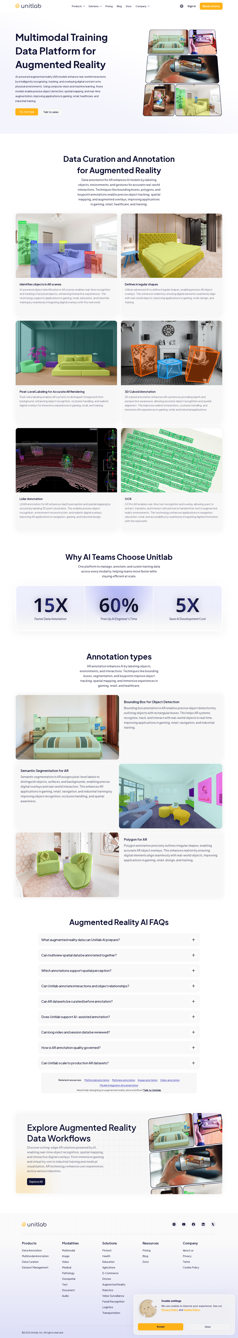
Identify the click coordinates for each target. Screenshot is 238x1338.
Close (208, 1326)
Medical (66, 1267)
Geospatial (68, 1278)
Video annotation (170, 1079)
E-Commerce (110, 1273)
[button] (182, 6)
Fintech (107, 1250)
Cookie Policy (191, 1267)
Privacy (187, 1256)
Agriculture (108, 1267)
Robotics (107, 1290)
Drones (106, 1278)
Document (68, 1290)
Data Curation (30, 1261)
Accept (160, 1326)
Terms (186, 1261)
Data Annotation (32, 1250)
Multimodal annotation (97, 1079)
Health (106, 1256)
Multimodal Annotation (35, 1256)
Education (108, 1261)
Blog (119, 6)
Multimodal (68, 1250)
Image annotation (148, 1079)
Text (65, 1284)
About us (188, 1250)
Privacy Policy (169, 1309)
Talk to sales (50, 112)
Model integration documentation (119, 1085)
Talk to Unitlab (152, 1090)
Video (65, 1261)
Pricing (109, 6)
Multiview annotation (123, 1079)
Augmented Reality (113, 1284)
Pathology (68, 1273)
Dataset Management (35, 1267)
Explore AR (36, 1181)
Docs (128, 6)
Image (65, 1256)
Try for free (26, 112)
